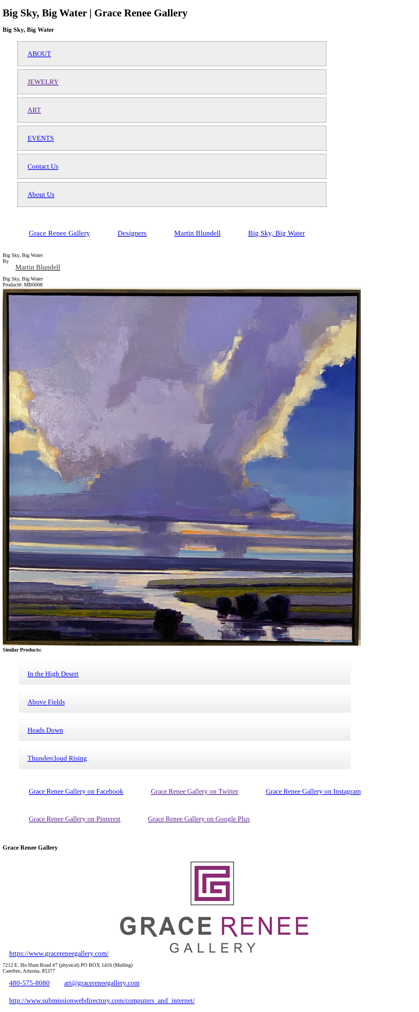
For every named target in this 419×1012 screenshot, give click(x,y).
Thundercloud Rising (57, 758)
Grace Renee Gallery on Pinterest (74, 818)
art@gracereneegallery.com (101, 982)
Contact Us (42, 166)
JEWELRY (43, 81)
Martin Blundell (37, 267)
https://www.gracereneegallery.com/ (59, 953)
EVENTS (40, 138)
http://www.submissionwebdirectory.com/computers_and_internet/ (102, 1000)
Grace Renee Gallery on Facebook (76, 791)
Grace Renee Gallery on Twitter (194, 791)
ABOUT (39, 53)
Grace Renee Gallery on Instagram (313, 791)
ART (34, 110)
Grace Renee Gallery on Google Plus (199, 818)
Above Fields (46, 702)
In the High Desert (53, 673)
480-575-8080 (29, 982)
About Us (40, 194)
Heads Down (45, 730)
